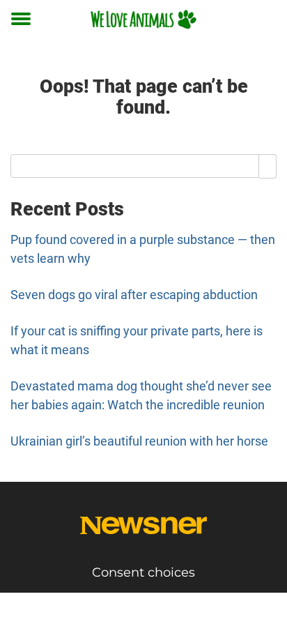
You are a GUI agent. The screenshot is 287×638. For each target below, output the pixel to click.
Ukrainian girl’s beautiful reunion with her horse (139, 441)
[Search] (268, 166)
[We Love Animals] (143, 19)
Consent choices (143, 572)
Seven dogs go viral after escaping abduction (134, 294)
